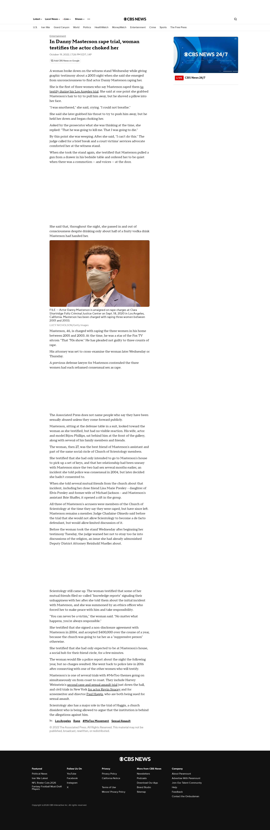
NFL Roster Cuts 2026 (44, 783)
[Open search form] (235, 19)
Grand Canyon (61, 27)
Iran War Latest (40, 778)
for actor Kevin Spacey (104, 689)
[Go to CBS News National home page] (135, 19)
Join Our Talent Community (187, 783)
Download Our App (147, 783)
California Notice (111, 778)
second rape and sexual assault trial (92, 685)
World (76, 27)
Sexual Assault (120, 721)
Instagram (72, 783)
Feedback (177, 792)
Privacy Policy (109, 773)
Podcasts (142, 778)
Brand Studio (144, 787)
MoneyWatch (119, 27)
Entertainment (138, 27)
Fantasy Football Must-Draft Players (47, 787)
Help (174, 787)
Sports (163, 27)
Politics (87, 27)
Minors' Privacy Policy (113, 792)
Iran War (45, 27)
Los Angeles (63, 721)
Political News (39, 773)
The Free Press (178, 27)
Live (66, 19)
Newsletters (143, 773)
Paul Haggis (94, 694)
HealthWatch (101, 27)
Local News (52, 19)
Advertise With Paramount (186, 778)
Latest (37, 19)
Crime (152, 27)
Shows (79, 19)
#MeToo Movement (96, 721)
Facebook (72, 778)
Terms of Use (109, 787)
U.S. (35, 27)
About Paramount (181, 773)
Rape (76, 721)
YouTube (71, 773)
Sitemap (141, 792)
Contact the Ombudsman (185, 796)
